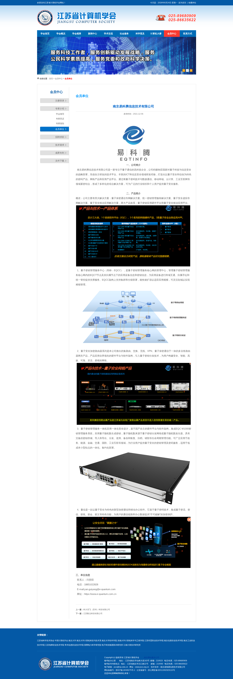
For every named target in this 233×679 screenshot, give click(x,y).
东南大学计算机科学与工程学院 (130, 640)
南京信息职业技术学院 (173, 640)
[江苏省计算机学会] (76, 25)
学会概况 (60, 33)
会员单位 (59, 129)
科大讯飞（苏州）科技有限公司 (96, 609)
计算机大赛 (156, 33)
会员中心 (171, 33)
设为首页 (182, 3)
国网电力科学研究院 (92, 645)
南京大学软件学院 (109, 640)
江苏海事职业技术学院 (54, 645)
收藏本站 (192, 3)
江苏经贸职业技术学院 (154, 640)
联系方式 (187, 33)
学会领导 (60, 114)
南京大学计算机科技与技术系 (89, 640)
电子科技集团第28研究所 (112, 645)
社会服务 (124, 33)
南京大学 (72, 640)
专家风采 (60, 119)
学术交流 (108, 33)
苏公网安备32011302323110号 (161, 670)
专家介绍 (59, 108)
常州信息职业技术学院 (74, 645)
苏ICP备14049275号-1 (125, 670)
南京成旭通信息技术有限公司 (172, 667)
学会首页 (45, 33)
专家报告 (60, 123)
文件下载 (59, 160)
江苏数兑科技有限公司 (92, 613)
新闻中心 (92, 33)
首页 (51, 79)
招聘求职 (59, 137)
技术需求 (59, 145)
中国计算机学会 (61, 640)
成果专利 (59, 153)
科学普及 (140, 33)
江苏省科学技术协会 (45, 640)
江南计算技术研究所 (132, 645)
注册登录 (59, 100)
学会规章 (76, 33)
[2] (116, 74)
